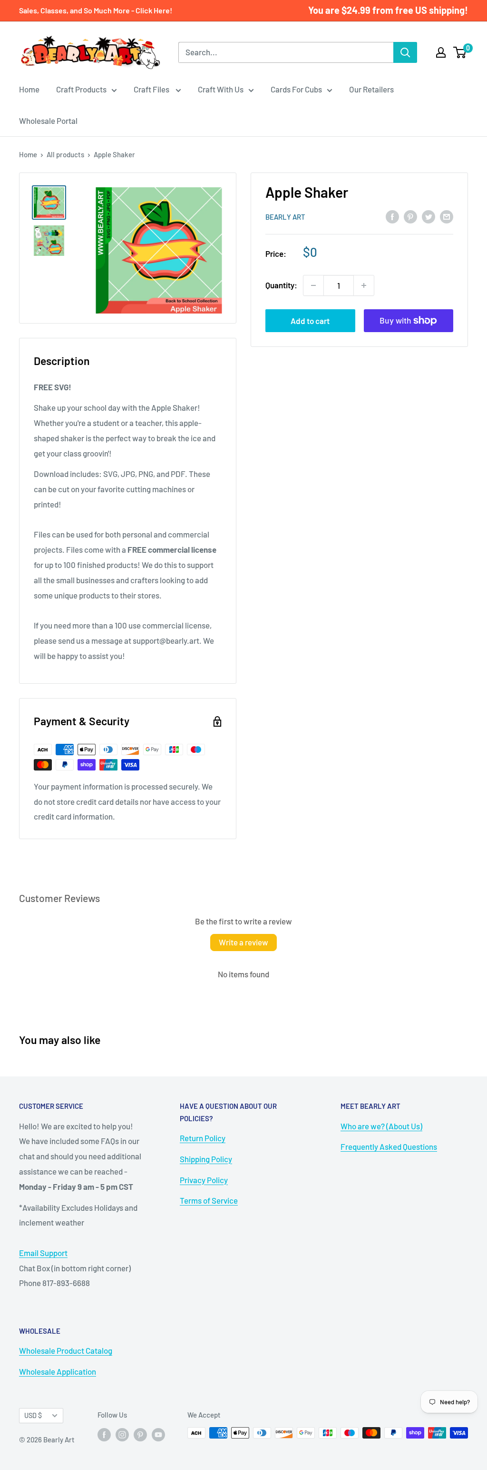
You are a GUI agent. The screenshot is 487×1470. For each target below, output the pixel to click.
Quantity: (281, 285)
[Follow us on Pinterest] (140, 1434)
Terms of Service (209, 1200)
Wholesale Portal (48, 120)
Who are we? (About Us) (381, 1126)
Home (29, 89)
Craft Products (81, 89)
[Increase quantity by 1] (364, 285)
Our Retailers (371, 89)
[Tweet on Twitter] (428, 216)
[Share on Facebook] (392, 216)
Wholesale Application (57, 1371)
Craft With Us (221, 89)
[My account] (441, 52)
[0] (460, 52)
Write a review (243, 942)
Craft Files (152, 89)
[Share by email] (446, 216)
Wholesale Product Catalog (65, 1350)
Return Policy (202, 1138)
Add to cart (310, 320)
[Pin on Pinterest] (410, 216)
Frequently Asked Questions (389, 1146)
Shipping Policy (206, 1159)
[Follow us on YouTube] (158, 1434)
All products (65, 154)
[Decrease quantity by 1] (313, 285)
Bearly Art (285, 217)
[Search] (405, 52)
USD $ (33, 1415)
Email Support (43, 1252)
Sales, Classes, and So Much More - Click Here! (95, 10)
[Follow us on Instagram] (122, 1434)
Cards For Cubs (296, 89)
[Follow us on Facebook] (104, 1434)
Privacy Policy (204, 1180)
